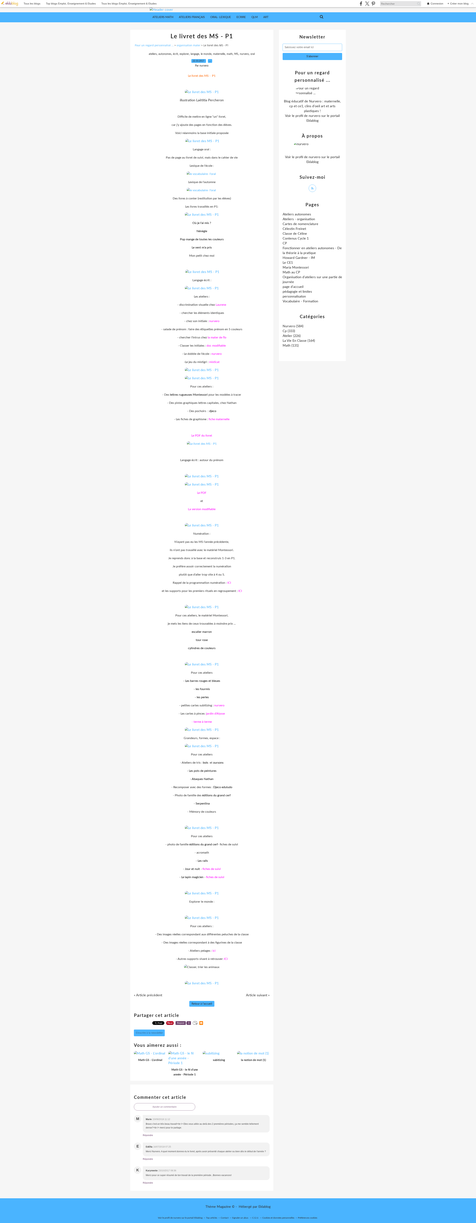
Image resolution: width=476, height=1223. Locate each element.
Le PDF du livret (201, 435)
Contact (225, 1218)
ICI (229, 582)
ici (214, 950)
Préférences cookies (307, 1218)
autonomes (164, 54)
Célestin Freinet (294, 229)
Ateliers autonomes (297, 214)
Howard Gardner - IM (299, 258)
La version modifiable (202, 509)
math (230, 54)
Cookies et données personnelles (278, 1218)
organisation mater (188, 45)
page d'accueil (293, 287)
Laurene (221, 304)
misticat (214, 362)
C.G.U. (255, 1218)
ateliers (153, 54)
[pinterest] (373, 3)
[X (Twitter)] (367, 3)
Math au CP (291, 272)
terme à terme (203, 721)
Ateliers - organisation (299, 219)
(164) (299, 340)
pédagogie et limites (297, 291)
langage (195, 54)
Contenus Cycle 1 (296, 238)
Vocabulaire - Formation (300, 301)
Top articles (211, 1218)
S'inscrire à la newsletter (149, 1033)
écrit (175, 54)
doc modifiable (216, 345)
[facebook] (361, 3)
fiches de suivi (211, 868)
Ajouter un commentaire (164, 1107)
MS (236, 54)
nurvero (244, 54)
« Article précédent (148, 995)
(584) (293, 326)
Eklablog (264, 1207)
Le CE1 (288, 262)
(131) (291, 345)
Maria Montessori (296, 267)
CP (285, 243)
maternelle (219, 54)
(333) (289, 331)
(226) (292, 336)
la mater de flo (217, 337)
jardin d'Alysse (215, 713)
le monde (206, 54)
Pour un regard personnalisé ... (154, 45)
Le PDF (201, 492)
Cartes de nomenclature (300, 224)
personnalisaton (294, 296)
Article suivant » (258, 995)
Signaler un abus (240, 1218)
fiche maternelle (219, 419)
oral (252, 54)
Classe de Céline (295, 233)
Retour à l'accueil (202, 1003)
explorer (184, 54)
